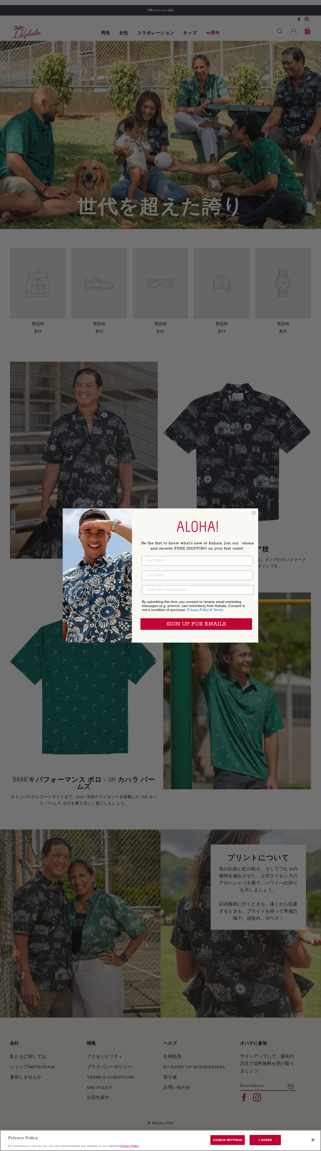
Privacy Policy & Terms (205, 610)
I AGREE (265, 1140)
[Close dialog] (253, 512)
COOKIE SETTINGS (227, 1140)
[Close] (312, 1139)
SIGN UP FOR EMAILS (196, 624)
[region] (160, 1140)
